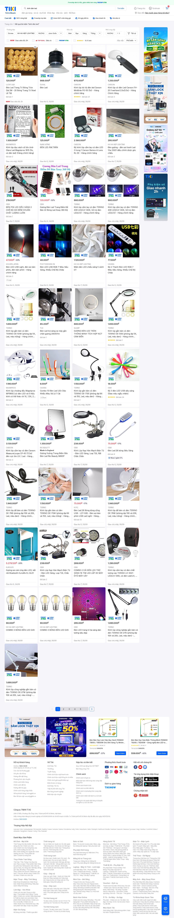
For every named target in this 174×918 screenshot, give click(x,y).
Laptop (92, 875)
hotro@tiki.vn (31, 793)
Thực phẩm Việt (31, 864)
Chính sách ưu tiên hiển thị (85, 788)
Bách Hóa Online (80, 897)
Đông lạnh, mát (28, 866)
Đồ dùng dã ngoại (147, 860)
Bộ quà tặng (83, 909)
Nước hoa (21, 904)
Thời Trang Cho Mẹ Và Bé (22, 844)
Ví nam (45, 909)
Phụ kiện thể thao (146, 862)
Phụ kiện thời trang (81, 850)
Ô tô (114, 902)
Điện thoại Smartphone (21, 882)
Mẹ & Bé (116, 852)
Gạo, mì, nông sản (24, 868)
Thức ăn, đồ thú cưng (24, 873)
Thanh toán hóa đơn (110, 886)
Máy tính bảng (23, 886)
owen (50, 829)
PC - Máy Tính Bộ (83, 875)
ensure (55, 829)
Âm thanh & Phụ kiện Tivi (141, 844)
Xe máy (109, 902)
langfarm (24, 831)
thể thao (72, 13)
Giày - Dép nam (49, 886)
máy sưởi (136, 900)
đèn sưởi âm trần (142, 913)
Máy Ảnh (151, 893)
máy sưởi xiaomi (148, 907)
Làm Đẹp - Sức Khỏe (22, 890)
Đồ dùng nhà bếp (19, 912)
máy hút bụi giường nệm (145, 908)
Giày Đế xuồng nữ (57, 882)
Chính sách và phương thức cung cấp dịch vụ (88, 792)
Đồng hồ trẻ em (95, 863)
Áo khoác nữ (59, 846)
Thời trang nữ (49, 841)
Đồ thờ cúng (81, 891)
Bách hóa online (113, 853)
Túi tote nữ (56, 903)
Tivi (138, 850)
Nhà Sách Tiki (109, 908)
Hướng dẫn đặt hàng (20, 776)
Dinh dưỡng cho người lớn (26, 852)
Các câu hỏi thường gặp (22, 771)
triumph (94, 829)
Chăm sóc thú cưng (80, 900)
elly (73, 829)
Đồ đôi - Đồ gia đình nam (58, 864)
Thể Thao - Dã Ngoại (141, 856)
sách (66, 13)
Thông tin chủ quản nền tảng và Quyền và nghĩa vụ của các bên (89, 801)
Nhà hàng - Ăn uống (114, 889)
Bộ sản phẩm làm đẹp (26, 905)
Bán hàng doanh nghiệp (55, 791)
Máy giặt (140, 848)
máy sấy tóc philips (147, 902)
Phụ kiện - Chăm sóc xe (111, 900)
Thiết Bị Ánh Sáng (146, 884)
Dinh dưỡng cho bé (24, 850)
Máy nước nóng (146, 850)
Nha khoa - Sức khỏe (116, 891)
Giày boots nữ (51, 880)
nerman (113, 829)
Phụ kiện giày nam (54, 892)
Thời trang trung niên (54, 852)
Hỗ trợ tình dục (31, 904)
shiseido (17, 831)
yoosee (132, 829)
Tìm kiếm (120, 8)
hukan (30, 831)
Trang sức (76, 861)
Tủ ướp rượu (154, 852)
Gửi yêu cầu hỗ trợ (20, 773)
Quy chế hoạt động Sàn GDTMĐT (87, 766)
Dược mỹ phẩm (32, 906)
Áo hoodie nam (53, 862)
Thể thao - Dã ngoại (113, 848)
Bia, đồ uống (21, 870)
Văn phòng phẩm (120, 910)
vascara (16, 829)
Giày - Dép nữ (49, 874)
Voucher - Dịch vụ (110, 883)
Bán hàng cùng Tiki (82, 769)
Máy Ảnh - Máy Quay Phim (144, 879)
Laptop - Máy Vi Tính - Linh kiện (86, 867)
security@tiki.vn (30, 796)
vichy (35, 831)
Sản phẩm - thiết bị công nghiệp (116, 856)
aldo (89, 829)
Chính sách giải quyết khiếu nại (57, 780)
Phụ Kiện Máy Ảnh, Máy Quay (143, 882)
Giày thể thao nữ (150, 871)
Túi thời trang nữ (50, 898)
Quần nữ (58, 844)
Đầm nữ (51, 844)
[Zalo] (145, 767)
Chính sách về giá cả (83, 778)
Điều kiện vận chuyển (54, 794)
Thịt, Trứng (24, 862)
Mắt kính (92, 852)
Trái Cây (16, 862)
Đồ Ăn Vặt (80, 906)
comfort (149, 829)
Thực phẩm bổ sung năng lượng (146, 872)
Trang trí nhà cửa (79, 882)
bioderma (67, 829)
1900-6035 (23, 766)
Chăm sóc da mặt (20, 892)
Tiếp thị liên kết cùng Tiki (56, 789)
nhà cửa (59, 13)
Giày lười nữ (61, 880)
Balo (74, 844)
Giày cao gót (47, 876)
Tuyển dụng (51, 772)
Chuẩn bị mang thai (24, 855)
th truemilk (37, 829)
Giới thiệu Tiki (52, 766)
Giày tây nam (58, 888)
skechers (83, 829)
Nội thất (83, 886)
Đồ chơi (34, 844)
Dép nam (54, 890)
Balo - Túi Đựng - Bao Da (145, 888)
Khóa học (121, 886)
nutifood (101, 829)
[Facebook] (135, 767)
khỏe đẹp (51, 13)
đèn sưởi (143, 900)
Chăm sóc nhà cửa (26, 875)
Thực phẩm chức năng (25, 894)
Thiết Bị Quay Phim (145, 891)
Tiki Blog (50, 769)
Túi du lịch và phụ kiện (85, 844)
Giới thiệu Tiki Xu (53, 786)
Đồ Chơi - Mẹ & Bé (21, 841)
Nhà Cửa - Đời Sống (81, 879)
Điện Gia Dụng (19, 910)
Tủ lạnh (139, 846)
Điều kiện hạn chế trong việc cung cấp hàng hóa (89, 781)
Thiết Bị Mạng (85, 873)
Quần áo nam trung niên (56, 868)
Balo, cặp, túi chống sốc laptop (87, 845)
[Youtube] (140, 767)
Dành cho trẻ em (23, 871)
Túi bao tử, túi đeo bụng (62, 911)
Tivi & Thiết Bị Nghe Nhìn (115, 858)
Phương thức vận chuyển (22, 779)
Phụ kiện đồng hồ (83, 863)
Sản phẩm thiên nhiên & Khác (26, 899)
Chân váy (58, 848)
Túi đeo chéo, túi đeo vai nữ (52, 901)
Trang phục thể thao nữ (141, 858)
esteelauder (28, 829)
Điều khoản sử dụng (54, 783)
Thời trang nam (49, 856)
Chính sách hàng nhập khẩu (23, 791)
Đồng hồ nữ (85, 861)
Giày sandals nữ (55, 878)
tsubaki (44, 831)
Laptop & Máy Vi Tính (119, 855)
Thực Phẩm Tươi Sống (22, 859)
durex (61, 829)
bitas (155, 829)
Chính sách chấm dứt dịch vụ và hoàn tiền (89, 797)
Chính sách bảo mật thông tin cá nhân (60, 777)
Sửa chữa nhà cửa (83, 884)
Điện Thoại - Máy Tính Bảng (25, 879)
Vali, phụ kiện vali (94, 846)
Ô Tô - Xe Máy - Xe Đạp (113, 897)
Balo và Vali (78, 841)
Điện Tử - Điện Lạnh (141, 841)
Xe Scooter (121, 902)
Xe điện (123, 900)
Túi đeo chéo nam (55, 909)
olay (137, 829)
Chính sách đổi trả (20, 785)
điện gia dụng (27, 13)
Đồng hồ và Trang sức (82, 858)
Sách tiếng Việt (108, 910)
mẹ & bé (43, 13)
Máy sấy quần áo (143, 852)
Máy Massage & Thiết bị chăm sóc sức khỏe (27, 897)
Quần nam (56, 858)
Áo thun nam (47, 858)
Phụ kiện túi (65, 903)
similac (143, 829)
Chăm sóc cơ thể (24, 896)
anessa (126, 829)
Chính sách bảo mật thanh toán (58, 774)
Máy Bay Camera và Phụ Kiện (146, 892)
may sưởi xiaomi (143, 906)
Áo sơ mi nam (56, 860)
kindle (107, 829)
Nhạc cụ (89, 891)
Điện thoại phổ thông (24, 884)
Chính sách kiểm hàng (21, 782)
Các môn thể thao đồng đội (146, 868)
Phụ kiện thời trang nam (86, 853)
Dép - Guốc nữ (58, 876)
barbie (44, 829)
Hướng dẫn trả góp (20, 788)
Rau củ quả (21, 864)
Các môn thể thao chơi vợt (146, 869)
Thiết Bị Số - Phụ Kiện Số (113, 865)
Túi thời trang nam (50, 907)
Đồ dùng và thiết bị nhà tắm (87, 888)
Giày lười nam (48, 888)
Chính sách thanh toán (83, 785)
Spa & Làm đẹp (117, 888)
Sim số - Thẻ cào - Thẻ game (120, 893)
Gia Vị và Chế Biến (83, 904)
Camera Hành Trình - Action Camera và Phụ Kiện (146, 886)
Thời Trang (121, 844)
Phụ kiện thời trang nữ (80, 852)
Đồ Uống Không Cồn (85, 907)
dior (21, 829)
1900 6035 (23, 819)
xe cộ (36, 13)
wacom (119, 829)
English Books (115, 912)
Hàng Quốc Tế (109, 841)
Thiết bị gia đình (32, 912)
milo (77, 829)
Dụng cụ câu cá (142, 866)
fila (39, 831)
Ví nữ (65, 901)
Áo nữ (45, 844)
